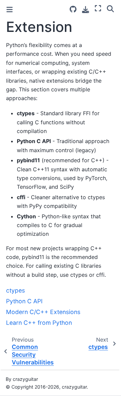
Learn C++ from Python (39, 322)
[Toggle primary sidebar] (9, 9)
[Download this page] (85, 9)
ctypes (15, 290)
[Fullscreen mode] (98, 8)
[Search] (110, 8)
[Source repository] (73, 9)
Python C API (24, 301)
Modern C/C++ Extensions (43, 311)
